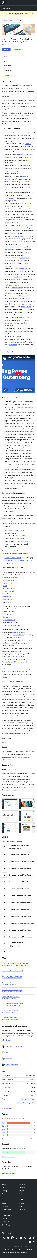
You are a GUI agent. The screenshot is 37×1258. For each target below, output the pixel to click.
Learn (3, 1200)
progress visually (24, 269)
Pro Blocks (19, 575)
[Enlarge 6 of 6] (33, 825)
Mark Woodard (11, 1058)
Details (6, 56)
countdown (13, 198)
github (4, 743)
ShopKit (17, 651)
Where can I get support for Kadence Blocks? (10, 1011)
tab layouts (8, 331)
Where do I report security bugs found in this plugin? (10, 1018)
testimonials (13, 345)
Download (6, 49)
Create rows (18, 277)
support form (15, 757)
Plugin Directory (6, 8)
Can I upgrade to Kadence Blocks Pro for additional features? (13, 1004)
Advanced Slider (8, 580)
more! (9, 602)
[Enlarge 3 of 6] (15, 813)
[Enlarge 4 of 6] (33, 813)
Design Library (12, 625)
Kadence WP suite (18, 632)
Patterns (22, 1194)
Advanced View (7, 1108)
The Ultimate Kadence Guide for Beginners (18, 560)
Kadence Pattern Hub (9, 662)
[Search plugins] (21, 21)
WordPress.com (8, 1215)
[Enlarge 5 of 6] (15, 825)
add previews (22, 296)
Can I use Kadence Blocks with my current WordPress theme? (12, 977)
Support (6, 75)
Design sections (16, 288)
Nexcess (7, 44)
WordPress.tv (7, 1209)
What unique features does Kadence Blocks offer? (10, 984)
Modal (5, 586)
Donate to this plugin (9, 1173)
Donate (22, 1206)
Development (8, 70)
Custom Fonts (7, 617)
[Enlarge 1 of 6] (15, 801)
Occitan (8, 1233)
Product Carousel (8, 591)
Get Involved (23, 1200)
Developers (5, 1206)
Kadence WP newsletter (24, 536)
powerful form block (26, 155)
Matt (4, 1219)
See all (33, 1139)
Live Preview (17, 49)
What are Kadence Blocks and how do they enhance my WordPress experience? (15, 964)
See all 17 (32, 1095)
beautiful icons (20, 236)
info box (21, 214)
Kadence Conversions (18, 656)
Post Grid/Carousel (9, 588)
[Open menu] (34, 2)
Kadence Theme (18, 635)
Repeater (6, 594)
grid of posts (24, 258)
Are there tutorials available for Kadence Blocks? (11, 997)
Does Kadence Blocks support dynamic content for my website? (13, 990)
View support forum (8, 1157)
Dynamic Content (9, 620)
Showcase (22, 1184)
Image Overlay (8, 583)
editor (25, 1099)
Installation (7, 66)
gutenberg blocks (21, 1103)
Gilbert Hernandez (12, 1065)
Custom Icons (7, 614)
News (4, 1187)
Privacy (4, 1194)
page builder (31, 1103)
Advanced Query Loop (10, 577)
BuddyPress (7, 1225)
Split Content (7, 597)
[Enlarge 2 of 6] (33, 801)
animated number (25, 203)
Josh (7, 1052)
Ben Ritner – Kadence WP (14, 1046)
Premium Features (25, 609)
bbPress (5, 1222)
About (4, 1184)
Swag (22, 1209)
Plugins (21, 1191)
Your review (6, 1139)
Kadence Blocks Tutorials (12, 558)
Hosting (4, 1191)
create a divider (26, 307)
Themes (22, 1187)
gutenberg (31, 1099)
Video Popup (7, 599)
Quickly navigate (23, 317)
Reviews (6, 61)
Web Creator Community (18, 530)
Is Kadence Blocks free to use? (12, 971)
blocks (21, 1099)
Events (21, 1203)
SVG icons (29, 225)
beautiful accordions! (24, 133)
